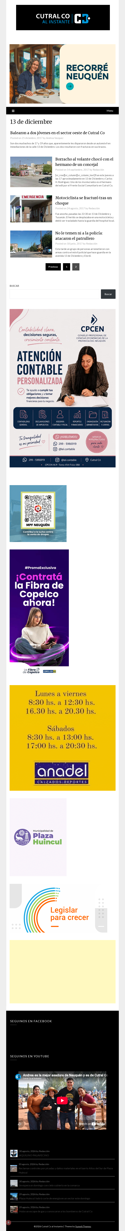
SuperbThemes (83, 1226)
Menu (110, 110)
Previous (53, 266)
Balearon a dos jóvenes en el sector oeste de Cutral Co (57, 133)
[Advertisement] (62, 971)
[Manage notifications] (8, 1222)
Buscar (14, 285)
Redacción (98, 169)
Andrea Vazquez (54, 137)
